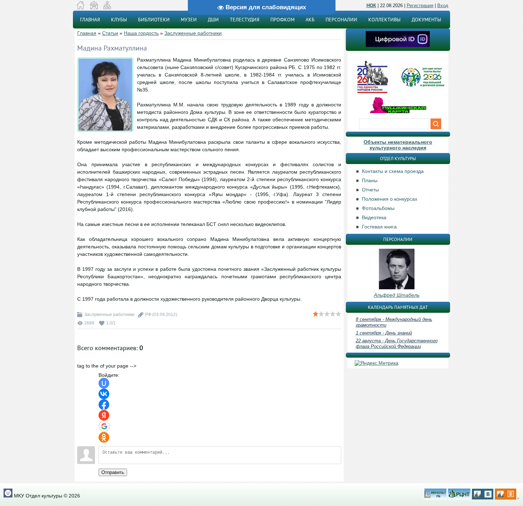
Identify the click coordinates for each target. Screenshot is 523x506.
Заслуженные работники (193, 33)
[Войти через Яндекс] (104, 415)
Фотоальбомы (378, 208)
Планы (369, 180)
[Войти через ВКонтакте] (104, 394)
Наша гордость (141, 33)
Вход (442, 5)
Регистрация (420, 5)
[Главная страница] (80, 7)
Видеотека (374, 217)
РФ (148, 314)
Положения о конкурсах (389, 199)
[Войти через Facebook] (104, 404)
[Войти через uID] (104, 383)
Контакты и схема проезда (393, 171)
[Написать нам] (94, 7)
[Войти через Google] (104, 426)
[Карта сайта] (107, 7)
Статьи (110, 33)
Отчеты (370, 190)
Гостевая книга (379, 227)
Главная (86, 33)
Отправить (112, 472)
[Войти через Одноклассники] (104, 437)
